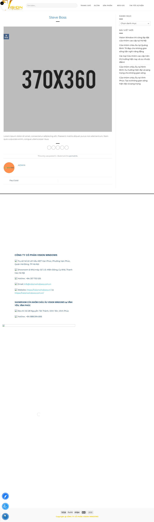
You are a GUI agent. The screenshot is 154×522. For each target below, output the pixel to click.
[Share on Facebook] (49, 148)
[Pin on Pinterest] (62, 148)
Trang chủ (86, 5)
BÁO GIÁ (121, 5)
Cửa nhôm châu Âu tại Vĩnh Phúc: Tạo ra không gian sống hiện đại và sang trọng (133, 81)
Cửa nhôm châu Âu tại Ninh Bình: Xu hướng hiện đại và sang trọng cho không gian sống (134, 70)
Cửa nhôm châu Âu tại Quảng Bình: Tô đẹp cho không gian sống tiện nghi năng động (133, 48)
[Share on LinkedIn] (67, 148)
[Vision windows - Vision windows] (12, 5)
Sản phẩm (107, 5)
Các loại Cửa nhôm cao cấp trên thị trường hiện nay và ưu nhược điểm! (134, 59)
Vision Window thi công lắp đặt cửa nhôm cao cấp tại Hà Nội (134, 39)
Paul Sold (13, 180)
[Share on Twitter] (53, 148)
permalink (73, 156)
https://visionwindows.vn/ (39, 290)
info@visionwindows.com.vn (37, 284)
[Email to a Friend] (58, 148)
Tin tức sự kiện (136, 5)
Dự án (97, 5)
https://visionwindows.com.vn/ (29, 293)
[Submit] (75, 5)
